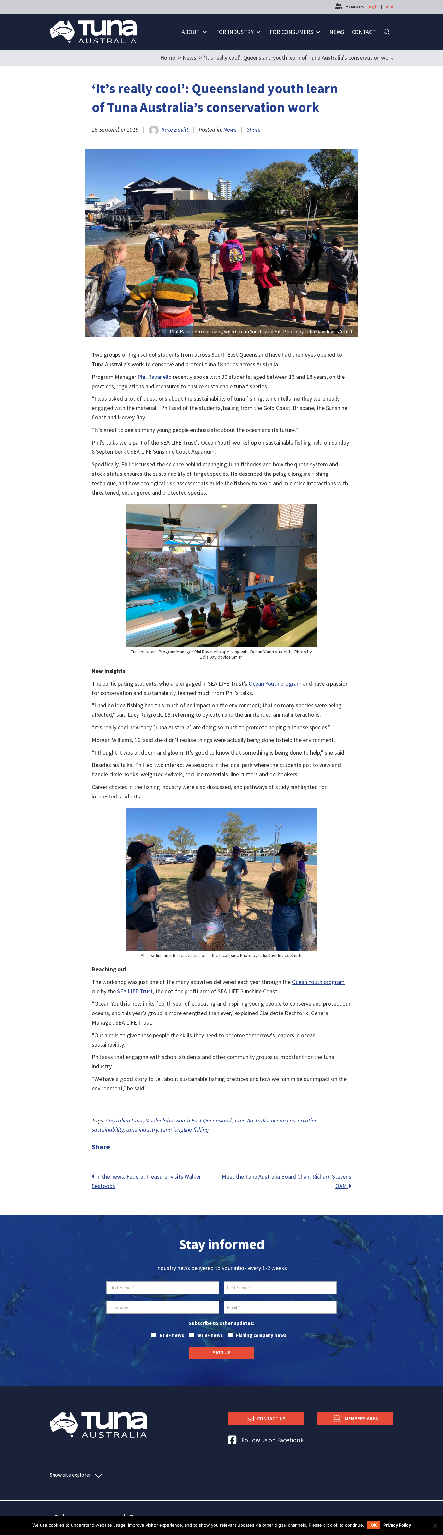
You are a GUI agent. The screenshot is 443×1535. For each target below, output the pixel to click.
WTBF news (210, 1335)
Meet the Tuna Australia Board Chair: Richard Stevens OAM (286, 1181)
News (229, 129)
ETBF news (172, 1335)
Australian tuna (124, 1120)
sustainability (108, 1129)
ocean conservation (294, 1120)
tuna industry (142, 1129)
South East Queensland (204, 1120)
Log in (372, 7)
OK (374, 1525)
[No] (435, 1525)
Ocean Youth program (275, 683)
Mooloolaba (159, 1120)
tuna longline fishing (185, 1129)
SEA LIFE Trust (135, 991)
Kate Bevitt (175, 129)
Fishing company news (261, 1335)
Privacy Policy (397, 1525)
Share (254, 129)
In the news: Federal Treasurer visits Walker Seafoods (146, 1181)
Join (389, 7)
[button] (204, 32)
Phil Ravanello (155, 376)
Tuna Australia (251, 1120)
